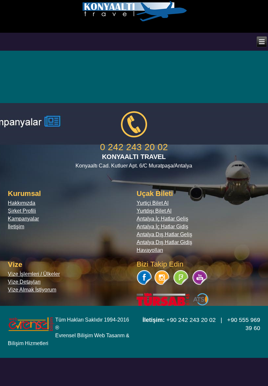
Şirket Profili (22, 211)
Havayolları (150, 250)
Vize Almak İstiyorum (32, 289)
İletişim (16, 226)
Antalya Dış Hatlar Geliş (164, 234)
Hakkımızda (21, 203)
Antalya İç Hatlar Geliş (162, 218)
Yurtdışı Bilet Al (154, 211)
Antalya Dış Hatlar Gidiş (164, 242)
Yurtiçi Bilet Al (153, 203)
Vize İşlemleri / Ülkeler (34, 274)
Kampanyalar (23, 218)
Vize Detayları (24, 282)
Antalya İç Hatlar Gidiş (162, 226)
